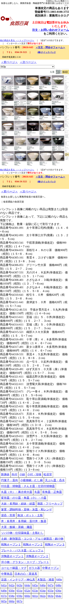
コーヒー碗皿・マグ (14, 567)
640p (59, 579)
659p (19, 595)
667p (19, 601)
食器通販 (7, 201)
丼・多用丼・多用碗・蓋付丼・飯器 (23, 521)
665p (4, 601)
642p (12, 585)
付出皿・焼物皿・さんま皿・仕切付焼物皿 (28, 486)
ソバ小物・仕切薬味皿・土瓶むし (22, 532)
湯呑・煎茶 (8, 515)
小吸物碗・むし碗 (31, 480)
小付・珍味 (34, 474)
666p (12, 601)
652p (27, 590)
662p (43, 595)
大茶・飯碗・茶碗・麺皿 (16, 527)
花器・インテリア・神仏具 (18, 579)
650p (12, 590)
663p (50, 595)
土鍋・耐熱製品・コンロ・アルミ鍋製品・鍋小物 (32, 538)
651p (19, 590)
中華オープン (50, 567)
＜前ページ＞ (9, 62)
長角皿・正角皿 (52, 491)
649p (4, 590)
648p (58, 585)
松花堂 (48, 474)
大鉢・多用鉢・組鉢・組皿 (18, 503)
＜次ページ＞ (28, 62)
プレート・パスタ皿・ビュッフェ (22, 550)
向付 (14, 474)
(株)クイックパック (47, 52)
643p (19, 585)
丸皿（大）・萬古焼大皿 (16, 491)
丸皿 (37, 491)
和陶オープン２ (33, 544)
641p (4, 585)
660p (27, 595)
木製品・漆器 (45, 579)
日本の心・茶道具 (26, 573)
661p (35, 595)
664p (58, 595)
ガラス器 (34, 567)
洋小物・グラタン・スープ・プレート (25, 562)
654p (43, 590)
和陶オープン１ (11, 544)
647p (50, 585)
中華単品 (6, 573)
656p (58, 590)
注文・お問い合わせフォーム (50, 29)
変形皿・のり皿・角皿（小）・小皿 (23, 497)
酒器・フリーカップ (50, 503)
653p (35, 590)
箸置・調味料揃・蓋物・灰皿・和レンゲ (26, 509)
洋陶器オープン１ (12, 556)
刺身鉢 (5, 474)
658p (12, 595)
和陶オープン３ (55, 544)
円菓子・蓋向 (9, 480)
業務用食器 (25, 3)
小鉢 (22, 474)
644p (27, 585)
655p (50, 590)
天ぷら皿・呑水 (55, 480)
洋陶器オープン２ (37, 556)
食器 (3, 3)
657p (4, 595)
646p (43, 585)
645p (35, 585)
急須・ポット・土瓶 (30, 515)
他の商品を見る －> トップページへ (17, 40)
